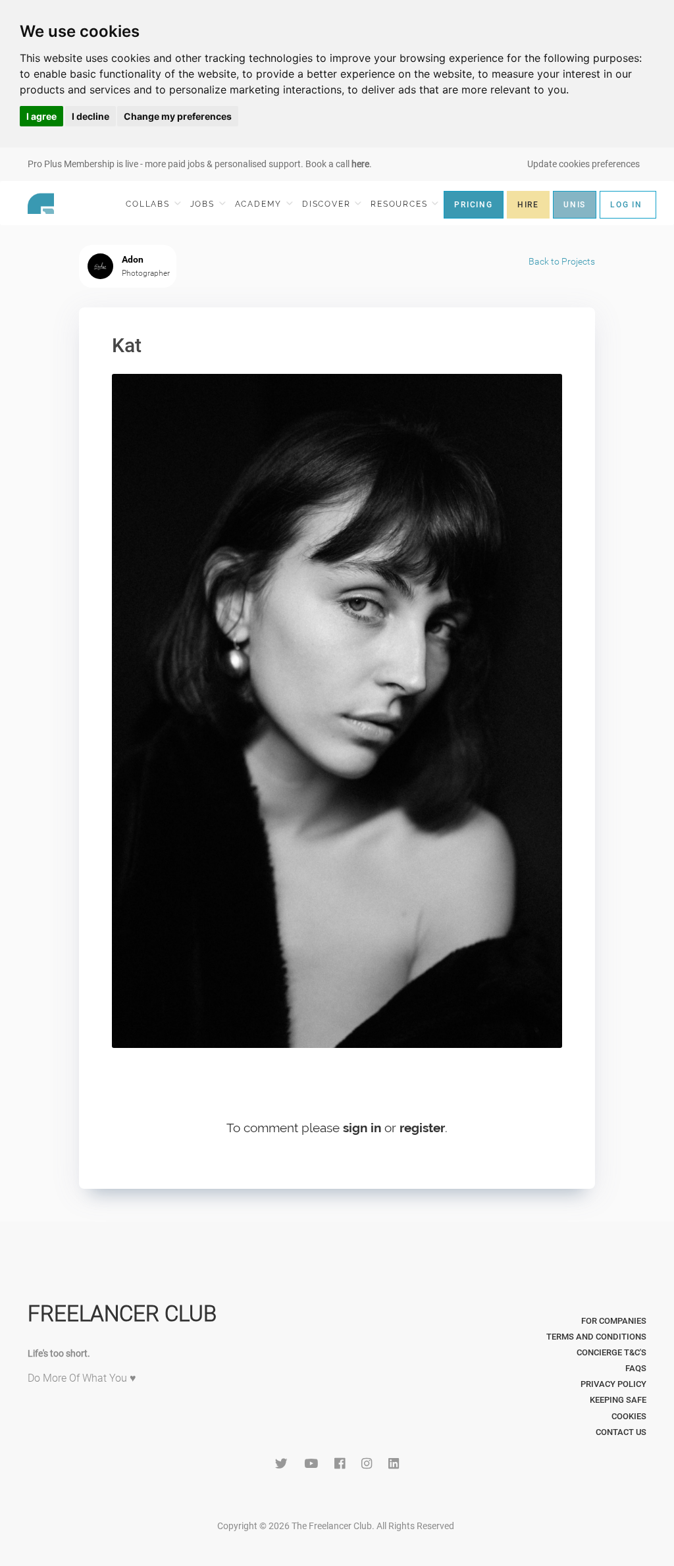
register (422, 1127)
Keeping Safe (618, 1400)
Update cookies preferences (583, 164)
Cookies (628, 1416)
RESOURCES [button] (400, 204)
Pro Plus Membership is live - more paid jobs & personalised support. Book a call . (200, 164)
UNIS (574, 204)
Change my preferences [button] (178, 116)
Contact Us (621, 1432)
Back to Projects (562, 261)
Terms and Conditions (596, 1337)
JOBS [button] (204, 204)
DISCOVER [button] (327, 204)
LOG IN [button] (626, 204)
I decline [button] (90, 116)
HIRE (528, 204)
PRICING (473, 204)
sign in (362, 1127)
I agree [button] (41, 116)
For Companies (613, 1321)
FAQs (635, 1368)
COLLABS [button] (149, 204)
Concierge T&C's (611, 1352)
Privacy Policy (613, 1384)
